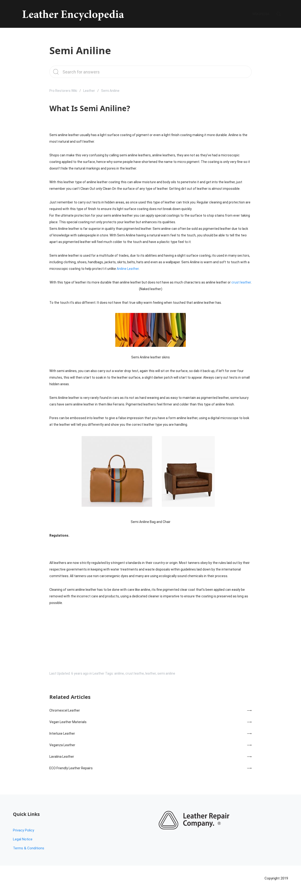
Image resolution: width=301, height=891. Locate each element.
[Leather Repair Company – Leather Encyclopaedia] (72, 14)
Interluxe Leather (62, 733)
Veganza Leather (62, 745)
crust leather (241, 282)
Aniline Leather (128, 269)
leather (150, 673)
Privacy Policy (23, 830)
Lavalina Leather (61, 756)
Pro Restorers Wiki (63, 91)
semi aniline (166, 673)
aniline (119, 673)
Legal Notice (22, 839)
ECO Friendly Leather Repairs (71, 768)
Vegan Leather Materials (68, 722)
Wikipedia (260, 14)
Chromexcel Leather (64, 710)
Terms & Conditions (28, 848)
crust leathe (134, 673)
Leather (89, 91)
